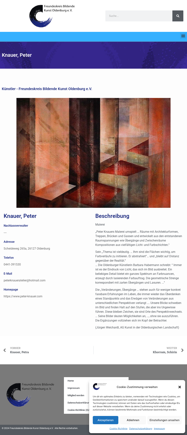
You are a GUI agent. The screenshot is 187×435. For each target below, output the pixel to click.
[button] (180, 387)
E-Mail (8, 273)
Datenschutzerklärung (140, 428)
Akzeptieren (106, 420)
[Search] (177, 15)
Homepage (11, 289)
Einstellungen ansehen (165, 420)
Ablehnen (133, 420)
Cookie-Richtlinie (118, 428)
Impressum (159, 428)
